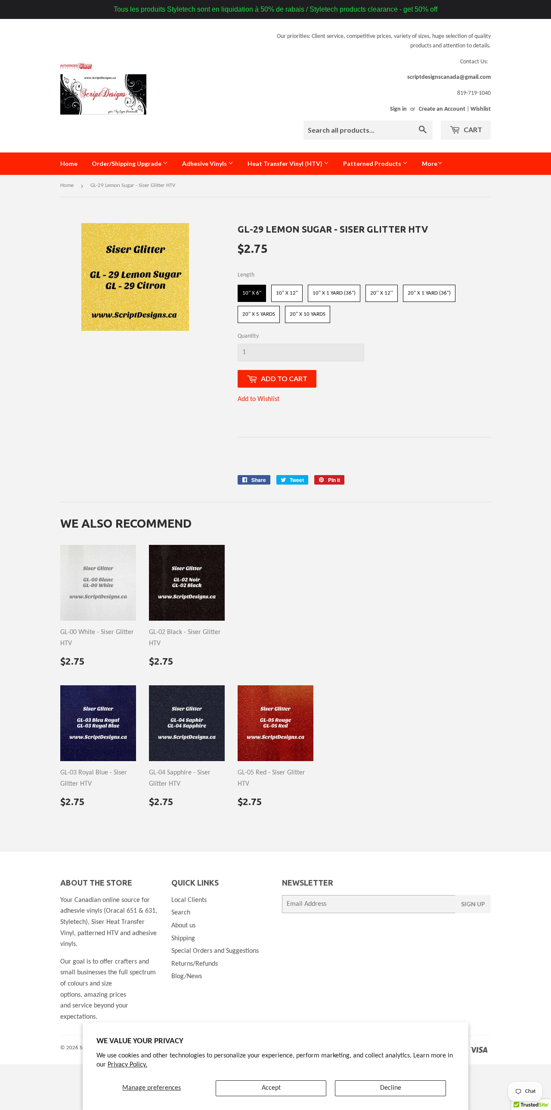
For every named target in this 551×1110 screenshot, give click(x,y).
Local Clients (189, 900)
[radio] (252, 293)
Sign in (398, 109)
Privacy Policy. (127, 1064)
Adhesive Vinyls (205, 163)
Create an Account (442, 109)
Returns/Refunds (194, 964)
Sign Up (473, 904)
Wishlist (481, 109)
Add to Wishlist (258, 399)
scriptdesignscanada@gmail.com (449, 77)
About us (183, 925)
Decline (390, 1088)
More (429, 163)
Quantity (248, 336)
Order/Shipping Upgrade (127, 163)
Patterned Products (372, 163)
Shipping (183, 938)
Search (180, 912)
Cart (472, 129)
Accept (271, 1088)
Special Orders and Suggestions (215, 951)
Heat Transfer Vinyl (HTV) (286, 163)
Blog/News (186, 976)
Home (68, 163)
